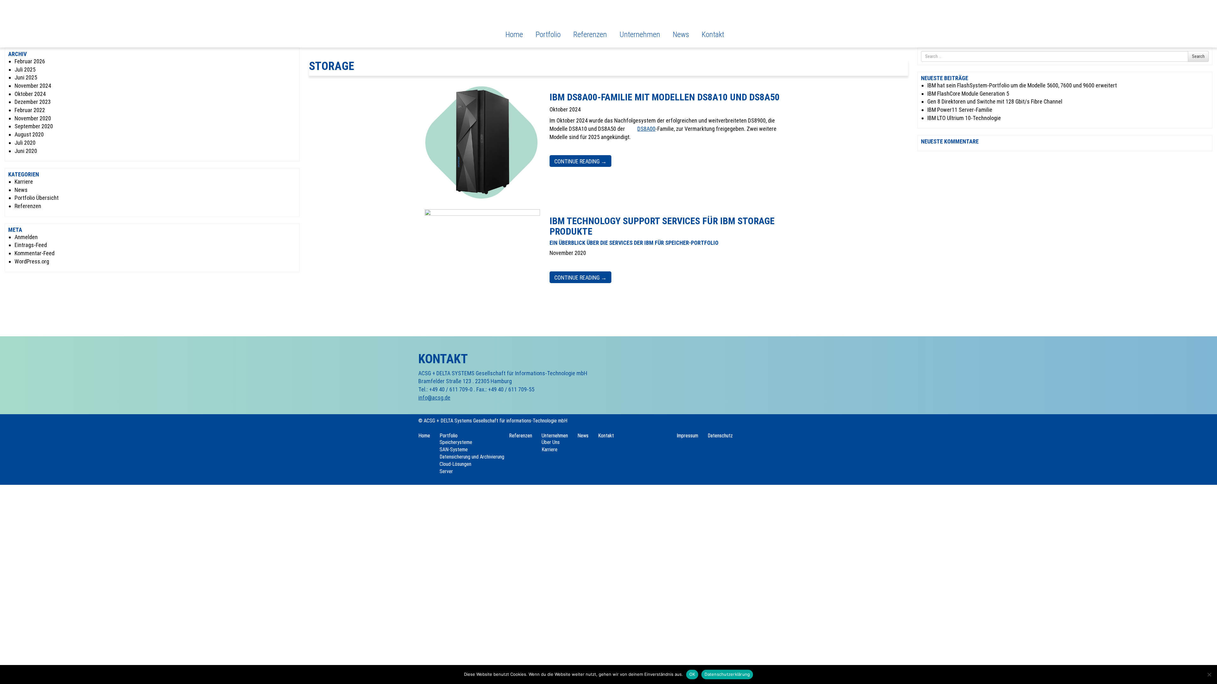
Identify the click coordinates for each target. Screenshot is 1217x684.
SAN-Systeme (454, 449)
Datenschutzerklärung (727, 674)
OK (692, 674)
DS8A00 (646, 128)
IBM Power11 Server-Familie (959, 109)
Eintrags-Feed (31, 245)
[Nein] (1209, 674)
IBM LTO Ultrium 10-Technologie (964, 118)
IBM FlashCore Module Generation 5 (968, 93)
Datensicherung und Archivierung (472, 457)
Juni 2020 (26, 151)
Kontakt (713, 34)
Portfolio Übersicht (37, 197)
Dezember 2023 (33, 101)
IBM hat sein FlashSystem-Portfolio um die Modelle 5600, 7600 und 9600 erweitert (1022, 85)
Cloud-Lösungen (455, 464)
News (681, 34)
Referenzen (590, 34)
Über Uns (551, 442)
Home (514, 34)
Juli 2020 (25, 142)
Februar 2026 (30, 61)
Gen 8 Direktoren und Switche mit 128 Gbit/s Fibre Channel (994, 101)
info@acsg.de (434, 397)
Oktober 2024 (30, 94)
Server (446, 471)
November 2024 (33, 85)
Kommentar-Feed (35, 253)
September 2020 (34, 126)
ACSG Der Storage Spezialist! (446, 21)
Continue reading (580, 161)
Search (1198, 56)
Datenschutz (720, 436)
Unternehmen (640, 34)
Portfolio (548, 34)
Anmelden (26, 237)
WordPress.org (32, 261)
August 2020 (29, 134)
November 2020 (33, 118)
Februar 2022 (30, 110)
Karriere (24, 181)
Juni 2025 (26, 77)
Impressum (687, 436)
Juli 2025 (25, 69)
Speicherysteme (456, 442)
